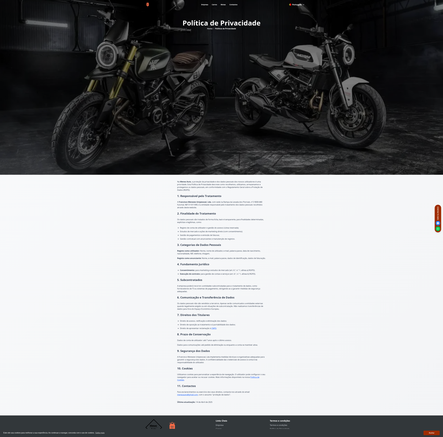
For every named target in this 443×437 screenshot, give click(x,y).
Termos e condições (278, 425)
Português (297, 4)
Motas (223, 4)
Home (210, 28)
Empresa (204, 4)
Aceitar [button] (431, 433)
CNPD (213, 328)
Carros (214, 4)
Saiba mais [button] (100, 433)
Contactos (233, 4)
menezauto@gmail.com (187, 394)
